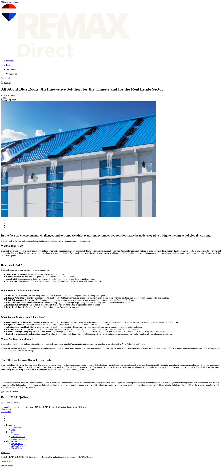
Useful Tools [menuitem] (11, 74)
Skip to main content (9, 2)
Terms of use (6, 461)
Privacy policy (7, 466)
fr (1, 80)
